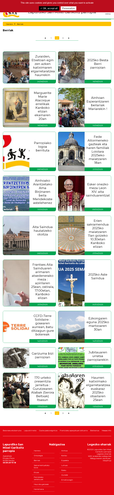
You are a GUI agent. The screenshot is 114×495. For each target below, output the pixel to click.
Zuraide (64, 475)
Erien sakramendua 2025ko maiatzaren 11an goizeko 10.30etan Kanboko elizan (98, 233)
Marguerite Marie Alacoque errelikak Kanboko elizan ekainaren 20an (42, 106)
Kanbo (64, 455)
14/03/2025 (42, 341)
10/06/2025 (98, 125)
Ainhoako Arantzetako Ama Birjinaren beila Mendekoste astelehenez (42, 192)
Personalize (68, 8)
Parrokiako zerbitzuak (38, 478)
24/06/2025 (42, 81)
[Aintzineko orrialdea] (45, 38)
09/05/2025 (97, 209)
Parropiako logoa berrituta (42, 146)
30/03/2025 (97, 304)
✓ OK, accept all (49, 8)
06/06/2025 (42, 169)
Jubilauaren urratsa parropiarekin (97, 356)
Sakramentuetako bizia (41, 466)
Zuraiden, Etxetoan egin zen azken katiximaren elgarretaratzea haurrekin (42, 66)
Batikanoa (94, 430)
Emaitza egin (67, 480)
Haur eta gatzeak (41, 484)
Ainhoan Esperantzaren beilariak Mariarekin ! (98, 103)
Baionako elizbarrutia (12, 430)
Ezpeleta (65, 460)
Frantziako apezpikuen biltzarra (74, 430)
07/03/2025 (97, 366)
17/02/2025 (43, 406)
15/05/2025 (42, 209)
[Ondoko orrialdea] (69, 38)
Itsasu (63, 470)
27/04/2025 (98, 253)
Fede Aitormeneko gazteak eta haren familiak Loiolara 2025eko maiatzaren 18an (97, 149)
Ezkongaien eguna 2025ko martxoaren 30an (98, 323)
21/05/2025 (98, 169)
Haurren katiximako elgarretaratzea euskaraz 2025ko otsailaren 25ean (98, 389)
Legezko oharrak (104, 454)
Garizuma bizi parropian (42, 355)
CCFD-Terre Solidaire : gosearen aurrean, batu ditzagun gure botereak (42, 325)
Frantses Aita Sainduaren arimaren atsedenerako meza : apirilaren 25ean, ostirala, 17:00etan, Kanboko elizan (42, 281)
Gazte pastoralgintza (48, 430)
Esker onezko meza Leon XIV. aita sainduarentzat (98, 189)
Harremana (39, 489)
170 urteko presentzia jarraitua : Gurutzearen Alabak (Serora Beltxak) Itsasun (42, 389)
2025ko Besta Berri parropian (97, 63)
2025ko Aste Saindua (97, 276)
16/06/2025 (98, 81)
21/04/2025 (43, 304)
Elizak (36, 472)
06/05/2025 (42, 253)
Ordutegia (38, 455)
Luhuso (64, 465)
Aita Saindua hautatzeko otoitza (43, 230)
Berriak (37, 460)
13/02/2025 (98, 406)
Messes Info (106, 430)
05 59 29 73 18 (9, 463)
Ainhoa (64, 451)
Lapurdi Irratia (30, 430)
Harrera (37, 451)
